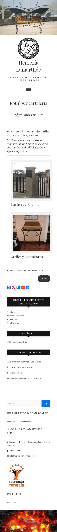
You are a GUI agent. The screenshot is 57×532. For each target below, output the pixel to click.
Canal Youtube (13, 323)
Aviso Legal (11, 502)
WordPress (44, 528)
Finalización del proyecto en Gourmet (24, 378)
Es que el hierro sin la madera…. (21, 367)
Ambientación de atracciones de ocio (24, 361)
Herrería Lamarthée (28, 66)
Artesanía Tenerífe (15, 315)
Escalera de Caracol (16, 372)
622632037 (14, 450)
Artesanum (12, 319)
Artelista (11, 312)
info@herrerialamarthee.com (21, 456)
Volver (44, 278)
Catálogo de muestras (17, 342)
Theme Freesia (14, 528)
